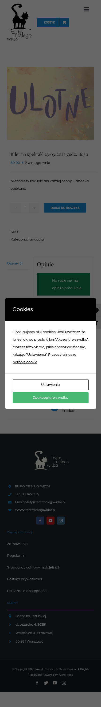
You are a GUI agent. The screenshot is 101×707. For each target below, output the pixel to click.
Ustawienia (50, 385)
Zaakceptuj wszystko (50, 397)
